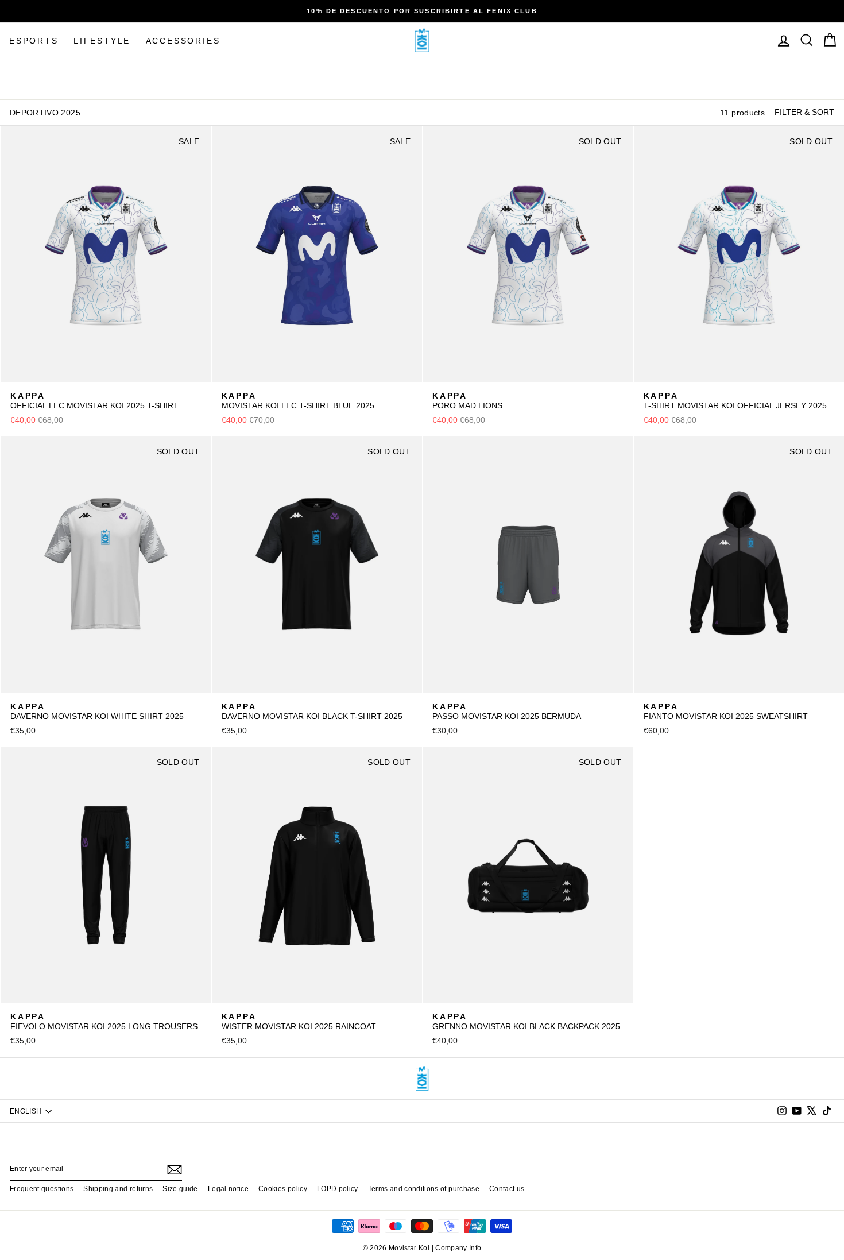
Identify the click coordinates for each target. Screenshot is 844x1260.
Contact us (507, 1189)
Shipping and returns (118, 1189)
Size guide (180, 1189)
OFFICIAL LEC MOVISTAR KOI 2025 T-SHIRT (94, 401)
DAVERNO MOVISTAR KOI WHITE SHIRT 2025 (97, 711)
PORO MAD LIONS (467, 401)
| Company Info (457, 1248)
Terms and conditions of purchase (423, 1189)
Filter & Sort (804, 112)
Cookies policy (282, 1189)
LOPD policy (337, 1189)
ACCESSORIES (183, 40)
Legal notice (228, 1189)
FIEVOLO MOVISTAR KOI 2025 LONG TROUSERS (104, 1021)
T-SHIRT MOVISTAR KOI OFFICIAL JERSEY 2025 (735, 401)
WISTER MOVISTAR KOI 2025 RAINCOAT (299, 1021)
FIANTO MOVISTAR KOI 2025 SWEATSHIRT (726, 711)
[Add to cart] (195, 368)
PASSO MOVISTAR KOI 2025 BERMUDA (506, 711)
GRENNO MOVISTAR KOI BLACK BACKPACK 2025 (526, 1021)
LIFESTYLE (101, 40)
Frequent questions (41, 1189)
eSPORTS (34, 40)
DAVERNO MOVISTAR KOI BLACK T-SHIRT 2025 (312, 711)
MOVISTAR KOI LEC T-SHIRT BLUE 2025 (298, 401)
